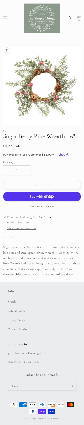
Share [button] (11, 236)
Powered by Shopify (51, 419)
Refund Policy (16, 311)
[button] (5, 18)
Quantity (8, 162)
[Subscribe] (71, 386)
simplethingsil (37, 419)
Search (12, 301)
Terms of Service (18, 329)
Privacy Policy (16, 320)
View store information (21, 228)
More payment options (42, 206)
